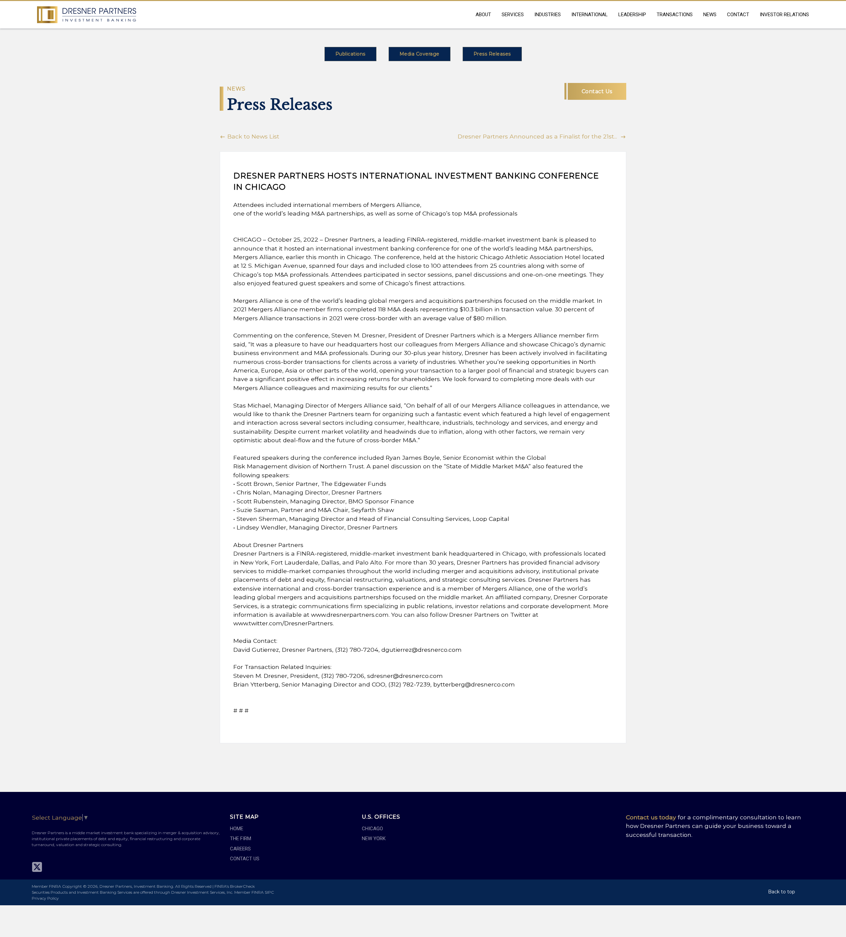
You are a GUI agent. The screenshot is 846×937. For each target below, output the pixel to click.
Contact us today (651, 817)
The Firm (240, 838)
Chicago (372, 829)
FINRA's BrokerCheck (234, 886)
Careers (240, 849)
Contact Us (597, 91)
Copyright (72, 886)
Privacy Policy (45, 898)
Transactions (675, 15)
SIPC (269, 892)
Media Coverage (420, 54)
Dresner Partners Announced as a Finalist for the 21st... (539, 136)
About (483, 15)
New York (374, 838)
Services (513, 15)
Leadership (632, 15)
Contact (738, 15)
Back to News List (252, 136)
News (709, 15)
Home (236, 829)
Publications (350, 54)
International (589, 15)
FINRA (257, 892)
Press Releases (492, 54)
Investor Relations (784, 15)
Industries (547, 15)
